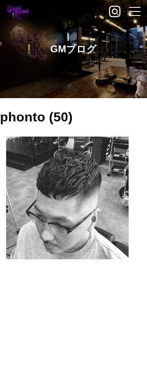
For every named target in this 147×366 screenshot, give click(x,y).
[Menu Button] (134, 12)
